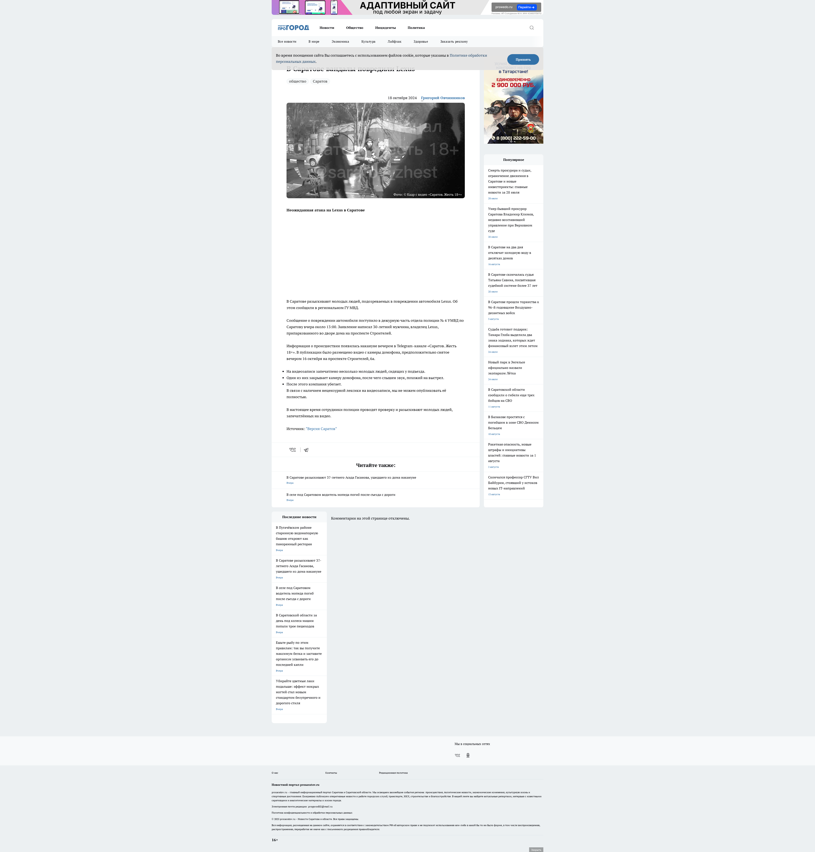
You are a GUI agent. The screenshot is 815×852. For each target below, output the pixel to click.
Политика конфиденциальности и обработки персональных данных (312, 812)
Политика (416, 27)
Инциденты (385, 27)
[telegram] (307, 450)
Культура (368, 41)
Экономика (340, 41)
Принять (523, 59)
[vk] (293, 450)
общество (297, 81)
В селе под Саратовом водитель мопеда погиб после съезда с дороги (341, 497)
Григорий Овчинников (443, 97)
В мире (314, 41)
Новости (327, 27)
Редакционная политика (393, 772)
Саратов (320, 81)
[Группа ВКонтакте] (457, 755)
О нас (275, 772)
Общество (354, 27)
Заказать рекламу (454, 41)
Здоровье (421, 41)
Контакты (331, 772)
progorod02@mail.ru (320, 806)
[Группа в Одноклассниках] (468, 755)
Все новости (287, 41)
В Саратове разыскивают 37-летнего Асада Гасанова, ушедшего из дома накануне (351, 479)
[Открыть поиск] (531, 27)
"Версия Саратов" (321, 428)
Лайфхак (394, 41)
